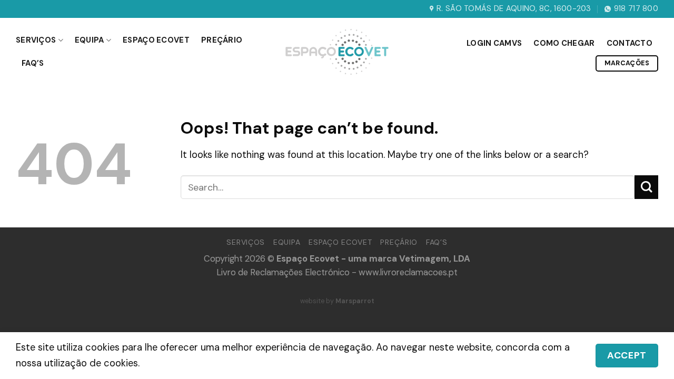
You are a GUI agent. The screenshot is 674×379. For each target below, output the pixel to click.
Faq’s (33, 63)
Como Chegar (563, 43)
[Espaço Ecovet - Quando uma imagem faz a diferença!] (337, 51)
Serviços (36, 40)
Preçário (221, 40)
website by (337, 301)
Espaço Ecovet (156, 40)
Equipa (89, 40)
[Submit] (646, 187)
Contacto (629, 43)
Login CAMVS (494, 43)
